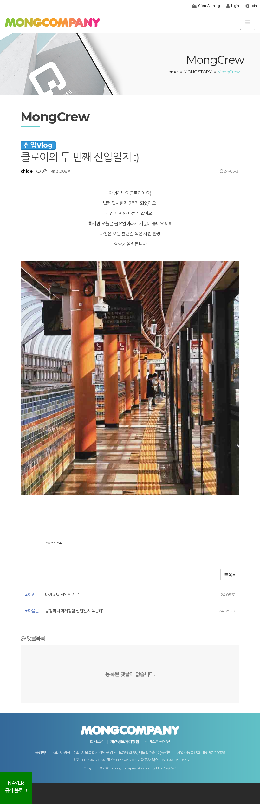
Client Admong (209, 6)
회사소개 (97, 741)
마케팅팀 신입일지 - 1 (62, 594)
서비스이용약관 (157, 741)
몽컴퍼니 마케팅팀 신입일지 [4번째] (74, 610)
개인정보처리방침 (124, 741)
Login (234, 6)
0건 (43, 171)
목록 (231, 574)
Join (253, 6)
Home (171, 71)
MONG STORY (197, 71)
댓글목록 (35, 638)
